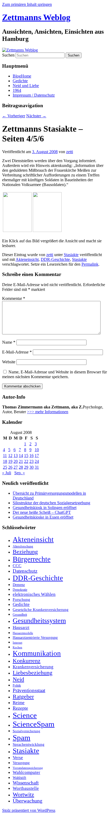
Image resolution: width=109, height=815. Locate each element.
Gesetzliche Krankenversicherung (41, 609)
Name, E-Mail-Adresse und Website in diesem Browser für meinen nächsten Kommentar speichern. (54, 374)
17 (37, 455)
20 (15, 461)
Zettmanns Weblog (36, 17)
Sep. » (19, 473)
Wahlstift (19, 778)
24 (37, 461)
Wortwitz (23, 794)
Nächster (36, 116)
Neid (18, 679)
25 (5, 467)
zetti (69, 151)
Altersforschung (23, 546)
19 (10, 461)
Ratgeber (23, 696)
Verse (18, 757)
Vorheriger (13, 116)
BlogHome (22, 76)
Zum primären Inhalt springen (27, 4)
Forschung (21, 599)
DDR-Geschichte (55, 259)
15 (26, 455)
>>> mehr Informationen (47, 411)
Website (8, 362)
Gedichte (20, 81)
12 (10, 455)
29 (26, 467)
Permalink (89, 264)
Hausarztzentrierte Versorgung (35, 637)
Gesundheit (20, 614)
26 (10, 467)
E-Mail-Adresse (17, 352)
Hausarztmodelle (23, 633)
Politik (17, 685)
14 (21, 455)
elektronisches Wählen (34, 594)
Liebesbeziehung (32, 673)
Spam (21, 737)
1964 (17, 90)
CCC (17, 565)
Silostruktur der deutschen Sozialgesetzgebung (51, 503)
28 (21, 467)
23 (31, 461)
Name (8, 342)
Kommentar (13, 298)
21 (21, 461)
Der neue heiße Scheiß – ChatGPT (42, 512)
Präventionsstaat (29, 690)
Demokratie (20, 590)
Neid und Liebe (26, 85)
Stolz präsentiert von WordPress (28, 810)
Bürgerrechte (32, 559)
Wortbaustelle (26, 788)
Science (25, 715)
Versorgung (21, 763)
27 (15, 467)
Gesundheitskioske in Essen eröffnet (43, 517)
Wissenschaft (26, 783)
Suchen (8, 55)
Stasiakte (71, 254)
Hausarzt (21, 627)
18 (5, 461)
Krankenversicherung (33, 666)
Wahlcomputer (26, 772)
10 (37, 449)
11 (5, 455)
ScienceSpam (33, 724)
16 (31, 455)
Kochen (17, 647)
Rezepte (20, 708)
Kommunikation (37, 653)
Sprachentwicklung (28, 744)
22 (26, 461)
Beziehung (25, 552)
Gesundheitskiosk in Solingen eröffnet (44, 507)
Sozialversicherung (26, 731)
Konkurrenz (26, 661)
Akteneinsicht (27, 259)
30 (31, 467)
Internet (17, 642)
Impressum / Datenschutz (34, 95)
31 (37, 467)
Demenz (19, 585)
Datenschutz (25, 571)
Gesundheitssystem (39, 620)
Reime (19, 702)
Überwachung (27, 801)
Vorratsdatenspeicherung (28, 767)
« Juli (6, 473)
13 (15, 455)
